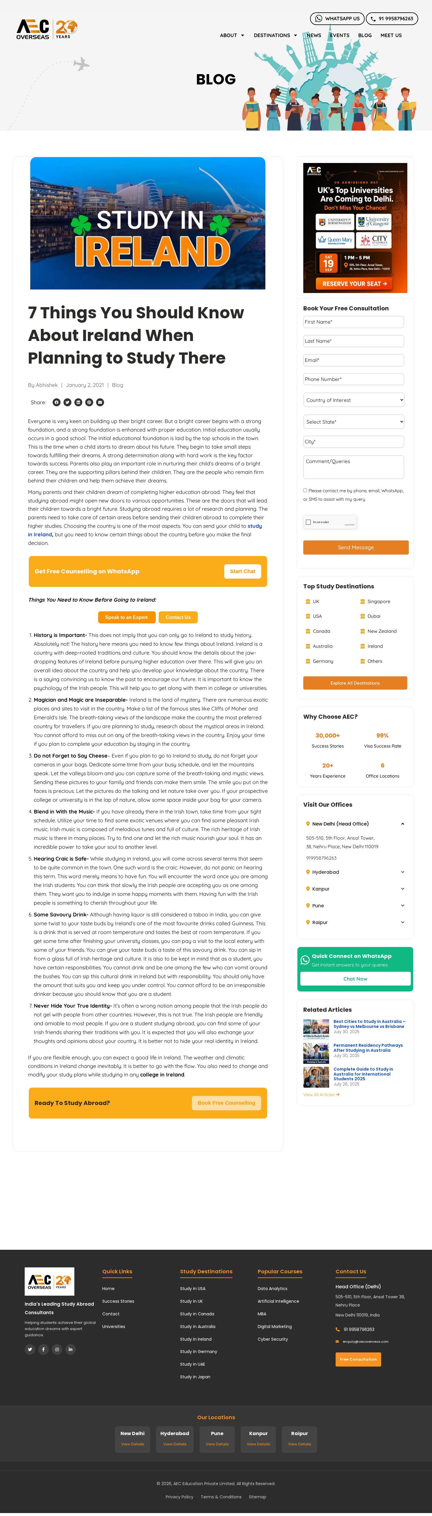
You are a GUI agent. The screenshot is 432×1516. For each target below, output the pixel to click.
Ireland (374, 646)
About (228, 35)
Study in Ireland (196, 1339)
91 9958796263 (396, 18)
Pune (317, 905)
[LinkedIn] (70, 1349)
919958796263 (321, 858)
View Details (132, 1444)
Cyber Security (273, 1339)
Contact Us (178, 617)
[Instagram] (57, 1349)
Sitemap (257, 1497)
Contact (111, 1314)
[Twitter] (30, 1349)
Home (108, 1289)
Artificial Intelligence (278, 1301)
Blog (365, 35)
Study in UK (191, 1301)
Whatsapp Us (342, 18)
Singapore (378, 601)
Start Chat (242, 571)
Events (339, 35)
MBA (262, 1314)
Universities (113, 1326)
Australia (322, 646)
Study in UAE (192, 1364)
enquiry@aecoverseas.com (365, 1341)
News (314, 35)
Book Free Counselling (226, 1103)
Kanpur (320, 889)
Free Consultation (358, 1359)
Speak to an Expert (127, 617)
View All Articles (319, 1094)
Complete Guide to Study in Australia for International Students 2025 (363, 1074)
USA (317, 616)
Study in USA (192, 1289)
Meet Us (391, 35)
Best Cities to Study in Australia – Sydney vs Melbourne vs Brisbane (370, 1024)
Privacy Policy (179, 1497)
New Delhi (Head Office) (340, 824)
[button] (57, 402)
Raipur (319, 922)
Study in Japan (195, 1377)
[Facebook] (43, 1349)
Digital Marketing (275, 1326)
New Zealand (381, 631)
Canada (321, 631)
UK (315, 601)
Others (374, 661)
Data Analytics (272, 1289)
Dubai (373, 616)
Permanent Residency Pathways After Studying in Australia (368, 1047)
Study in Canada (197, 1314)
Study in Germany (198, 1351)
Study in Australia (197, 1326)
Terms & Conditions (221, 1497)
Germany (322, 661)
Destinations (272, 35)
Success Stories (118, 1301)
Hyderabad (325, 872)
